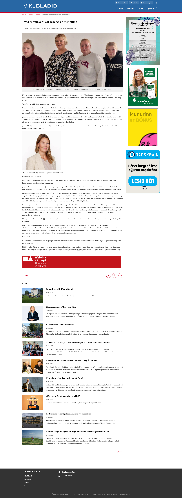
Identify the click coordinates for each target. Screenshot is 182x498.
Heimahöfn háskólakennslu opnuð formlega (66, 378)
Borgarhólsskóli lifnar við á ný (59, 289)
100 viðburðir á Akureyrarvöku (60, 324)
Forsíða (24, 15)
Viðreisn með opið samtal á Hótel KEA (63, 396)
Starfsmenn (28, 486)
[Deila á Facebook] (108, 275)
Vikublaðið (28, 476)
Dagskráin (27, 479)
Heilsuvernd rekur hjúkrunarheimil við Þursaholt (68, 414)
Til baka (25, 275)
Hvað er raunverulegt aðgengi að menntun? (56, 15)
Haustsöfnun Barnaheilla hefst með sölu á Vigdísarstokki (71, 360)
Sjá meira (120, 452)
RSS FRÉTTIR (67, 476)
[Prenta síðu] (114, 275)
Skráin (26, 483)
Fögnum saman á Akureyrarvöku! (61, 307)
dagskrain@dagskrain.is (121, 494)
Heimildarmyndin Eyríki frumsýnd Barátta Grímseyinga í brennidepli (77, 431)
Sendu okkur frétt (68, 472)
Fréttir (38, 15)
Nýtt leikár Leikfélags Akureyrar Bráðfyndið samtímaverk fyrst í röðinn (78, 342)
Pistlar (31, 15)
